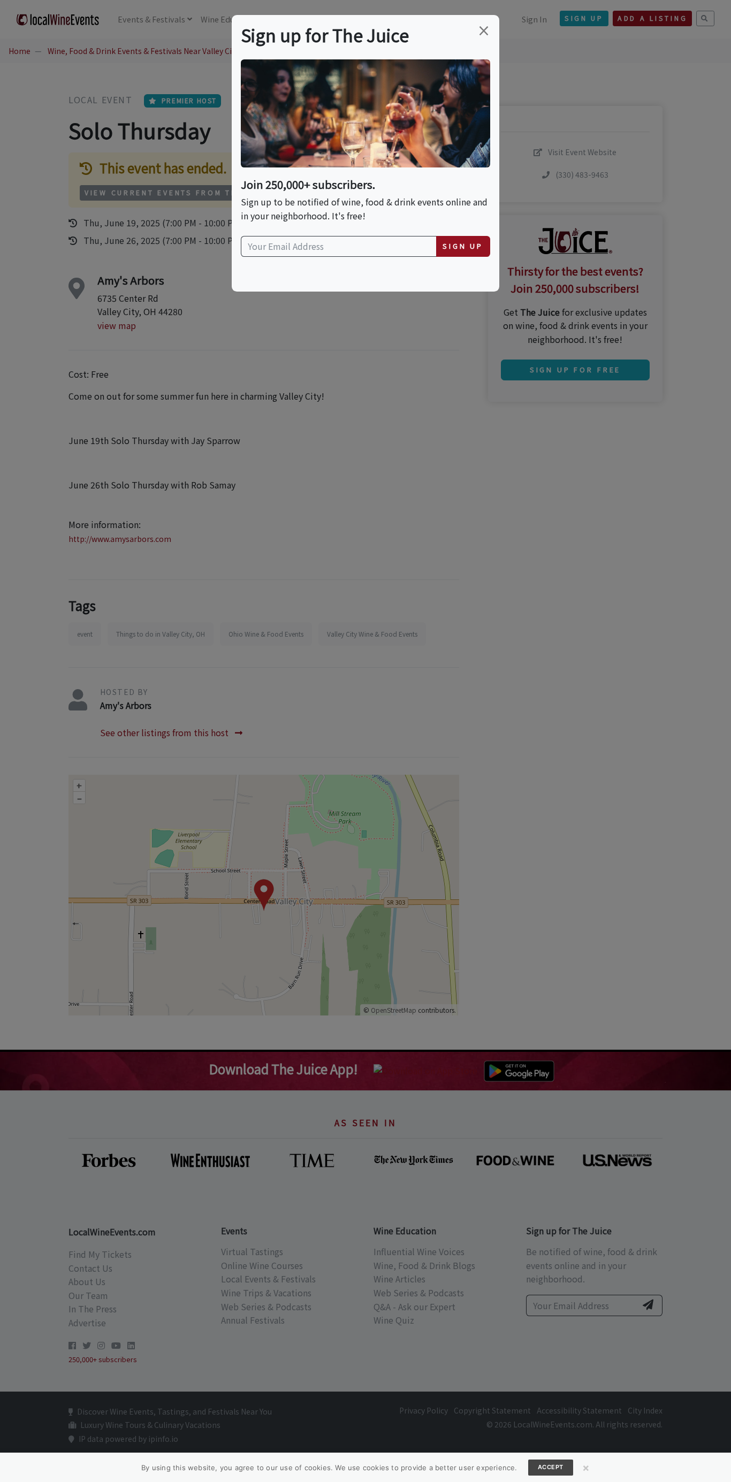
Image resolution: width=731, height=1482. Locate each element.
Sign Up (463, 246)
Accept (551, 1467)
